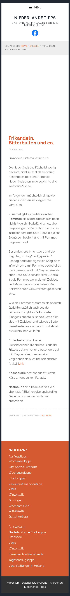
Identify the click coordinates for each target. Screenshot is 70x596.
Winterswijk (16, 494)
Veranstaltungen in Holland (26, 565)
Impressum (13, 582)
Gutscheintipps (19, 516)
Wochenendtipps (20, 461)
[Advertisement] (35, 92)
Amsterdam (16, 526)
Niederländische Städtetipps (27, 532)
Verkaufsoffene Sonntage (25, 484)
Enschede (15, 537)
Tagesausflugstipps (21, 560)
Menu (37, 7)
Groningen (15, 500)
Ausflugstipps (18, 456)
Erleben (46, 415)
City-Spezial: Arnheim (23, 467)
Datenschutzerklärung (34, 582)
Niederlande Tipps (35, 17)
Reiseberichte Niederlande (26, 554)
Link (21, 363)
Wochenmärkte (19, 506)
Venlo (12, 489)
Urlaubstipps (17, 478)
